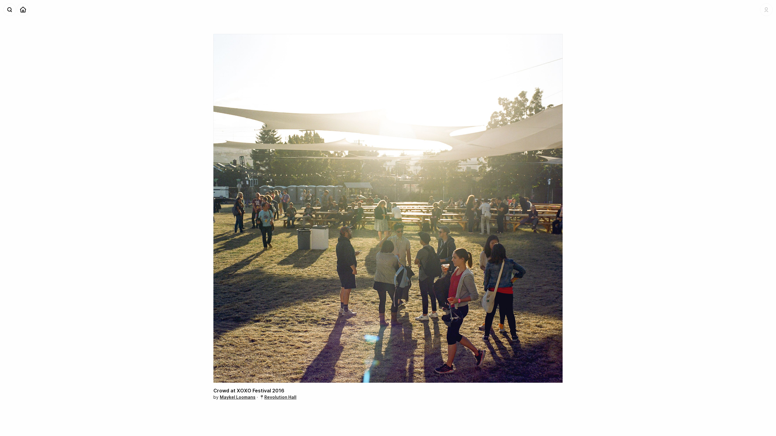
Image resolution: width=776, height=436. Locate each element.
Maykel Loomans (238, 397)
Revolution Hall (280, 397)
